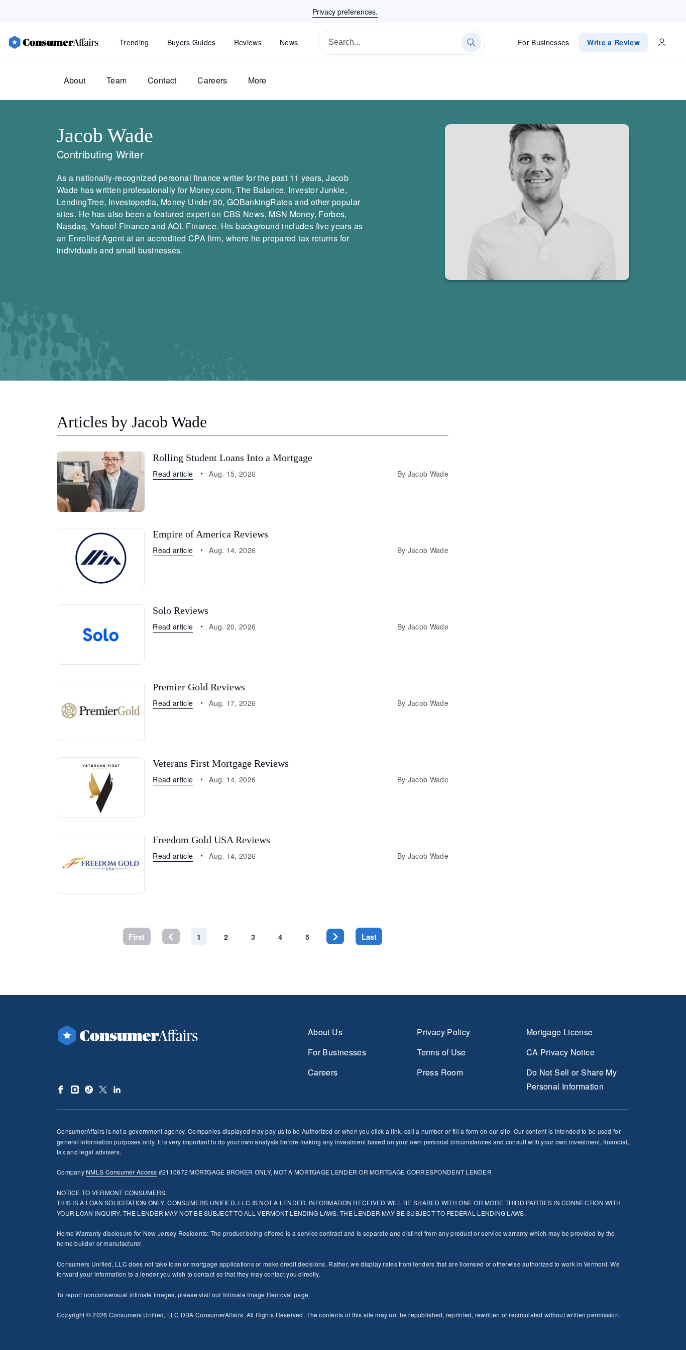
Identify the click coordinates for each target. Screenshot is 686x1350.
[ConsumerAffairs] (53, 42)
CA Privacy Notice (560, 1052)
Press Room (440, 1072)
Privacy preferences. (345, 12)
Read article (173, 474)
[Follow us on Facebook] (61, 1090)
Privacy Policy (443, 1032)
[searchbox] (401, 42)
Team (116, 80)
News (289, 42)
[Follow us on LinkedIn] (117, 1090)
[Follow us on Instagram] (75, 1090)
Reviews (248, 42)
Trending (134, 42)
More (257, 80)
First (137, 937)
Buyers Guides (191, 42)
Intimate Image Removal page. (266, 1294)
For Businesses (543, 42)
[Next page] (335, 936)
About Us (325, 1032)
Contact (162, 80)
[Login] (662, 42)
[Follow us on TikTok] (89, 1090)
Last (369, 937)
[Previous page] (171, 936)
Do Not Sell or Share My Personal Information (571, 1079)
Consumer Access (121, 1171)
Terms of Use (441, 1052)
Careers (212, 80)
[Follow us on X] (103, 1090)
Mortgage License (559, 1032)
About (75, 80)
